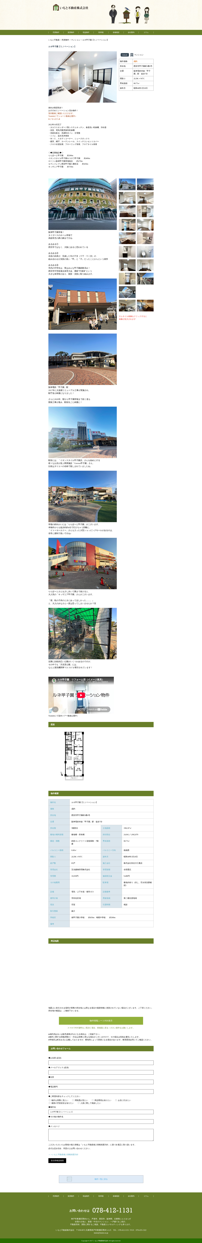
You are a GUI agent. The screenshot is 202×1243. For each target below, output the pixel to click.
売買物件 (56, 32)
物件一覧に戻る (101, 1179)
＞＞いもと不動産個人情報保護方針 (63, 1155)
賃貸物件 (71, 32)
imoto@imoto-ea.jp (101, 1233)
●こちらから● (54, 119)
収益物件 (86, 32)
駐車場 (101, 32)
